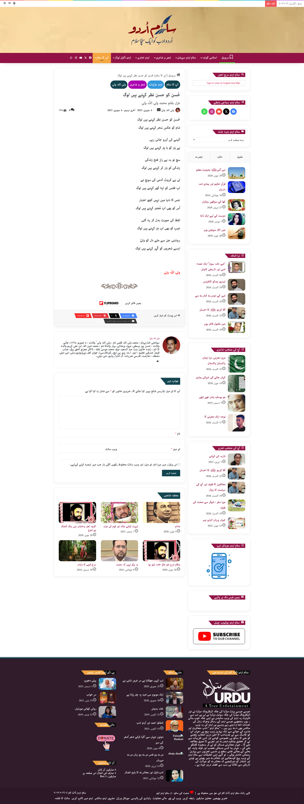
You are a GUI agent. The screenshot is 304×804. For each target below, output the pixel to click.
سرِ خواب (91, 694)
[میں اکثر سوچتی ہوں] (236, 233)
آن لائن (107, 770)
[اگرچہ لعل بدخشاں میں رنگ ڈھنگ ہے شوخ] (77, 512)
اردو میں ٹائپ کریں (82, 798)
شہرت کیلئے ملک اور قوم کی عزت (120, 526)
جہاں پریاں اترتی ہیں (214, 520)
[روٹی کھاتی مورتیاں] (107, 712)
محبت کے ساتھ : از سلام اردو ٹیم (172, 793)
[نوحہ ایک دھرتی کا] (236, 422)
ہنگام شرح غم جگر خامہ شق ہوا (164, 565)
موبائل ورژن (122, 798)
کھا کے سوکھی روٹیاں (213, 201)
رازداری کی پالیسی (141, 798)
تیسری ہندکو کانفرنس (214, 281)
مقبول (240, 157)
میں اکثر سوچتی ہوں (214, 230)
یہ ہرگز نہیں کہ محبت (127, 565)
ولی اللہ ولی (119, 84)
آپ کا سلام (103, 57)
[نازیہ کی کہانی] (236, 459)
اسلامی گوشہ (209, 57)
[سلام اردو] (152, 30)
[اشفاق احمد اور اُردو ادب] (174, 726)
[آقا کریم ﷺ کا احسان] (236, 313)
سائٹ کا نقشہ (62, 798)
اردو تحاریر (143, 57)
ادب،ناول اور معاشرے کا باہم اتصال (144, 772)
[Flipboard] (109, 303)
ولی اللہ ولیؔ (167, 110)
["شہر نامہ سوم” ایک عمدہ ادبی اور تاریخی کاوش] (236, 267)
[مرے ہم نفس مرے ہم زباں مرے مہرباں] (174, 758)
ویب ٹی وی (174, 798)
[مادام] (161, 512)
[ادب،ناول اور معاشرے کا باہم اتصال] (174, 776)
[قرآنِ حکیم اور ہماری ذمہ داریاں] (236, 187)
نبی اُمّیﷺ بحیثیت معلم (210, 170)
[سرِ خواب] (107, 698)
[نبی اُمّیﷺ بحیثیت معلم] (236, 173)
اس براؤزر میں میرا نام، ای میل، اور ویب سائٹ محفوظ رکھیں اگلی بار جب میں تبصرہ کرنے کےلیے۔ (123, 464)
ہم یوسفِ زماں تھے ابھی (212, 397)
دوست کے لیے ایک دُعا (212, 216)
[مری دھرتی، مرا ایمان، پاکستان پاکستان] (236, 364)
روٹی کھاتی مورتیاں (85, 709)
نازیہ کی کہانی (217, 456)
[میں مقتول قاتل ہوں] (236, 327)
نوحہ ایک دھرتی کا (214, 417)
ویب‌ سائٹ (111, 449)
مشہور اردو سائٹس (105, 798)
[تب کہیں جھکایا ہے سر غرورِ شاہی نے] (174, 684)
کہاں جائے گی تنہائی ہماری (210, 377)
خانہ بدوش (157, 709)
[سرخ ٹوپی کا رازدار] (77, 550)
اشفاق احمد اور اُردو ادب (149, 723)
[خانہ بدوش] (174, 712)
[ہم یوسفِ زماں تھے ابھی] (236, 403)
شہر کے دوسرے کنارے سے (210, 295)
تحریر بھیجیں (220, 798)
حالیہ (219, 157)
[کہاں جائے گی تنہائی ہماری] (236, 383)
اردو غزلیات (155, 84)
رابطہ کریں (189, 798)
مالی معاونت (160, 798)
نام (177, 433)
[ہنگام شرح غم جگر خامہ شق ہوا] (161, 550)
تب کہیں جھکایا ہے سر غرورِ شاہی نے (143, 680)
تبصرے (199, 157)
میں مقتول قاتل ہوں (214, 324)
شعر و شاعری (163, 57)
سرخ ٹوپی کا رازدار (86, 565)
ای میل (175, 449)
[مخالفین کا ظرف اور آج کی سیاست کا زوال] (236, 488)
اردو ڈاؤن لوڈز (123, 57)
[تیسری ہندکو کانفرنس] (236, 285)
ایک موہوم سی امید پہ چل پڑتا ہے (145, 694)
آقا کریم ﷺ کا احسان (212, 310)
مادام (177, 526)
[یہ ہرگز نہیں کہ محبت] (119, 550)
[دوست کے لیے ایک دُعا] (236, 219)
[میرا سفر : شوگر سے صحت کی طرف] (236, 505)
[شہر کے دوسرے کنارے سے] (236, 299)
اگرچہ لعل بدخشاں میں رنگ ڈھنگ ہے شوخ (78, 528)
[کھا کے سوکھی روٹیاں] (236, 205)
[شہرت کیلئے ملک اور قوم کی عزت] (119, 512)
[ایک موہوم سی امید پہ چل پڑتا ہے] (174, 698)
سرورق (226, 57)
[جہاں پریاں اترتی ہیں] (236, 523)
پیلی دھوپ (90, 680)
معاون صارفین (203, 798)
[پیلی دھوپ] (107, 684)
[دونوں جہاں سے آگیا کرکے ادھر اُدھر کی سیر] (174, 740)
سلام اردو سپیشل (186, 57)
